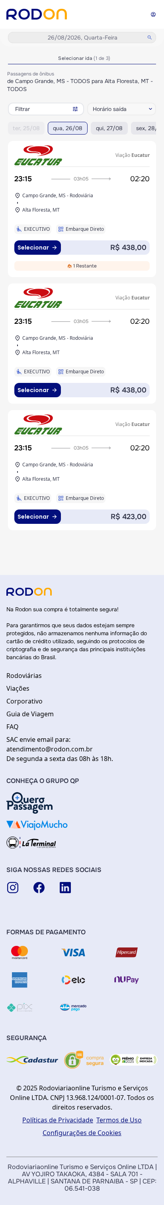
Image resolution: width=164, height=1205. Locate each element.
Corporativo (24, 701)
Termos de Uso (119, 1120)
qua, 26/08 (67, 128)
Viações (17, 688)
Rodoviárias (24, 675)
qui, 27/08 (109, 128)
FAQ (12, 726)
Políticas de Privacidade (57, 1120)
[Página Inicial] (36, 14)
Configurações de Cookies (82, 1132)
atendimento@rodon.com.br (49, 749)
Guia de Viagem (30, 714)
